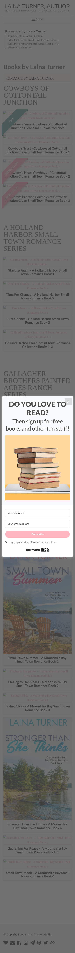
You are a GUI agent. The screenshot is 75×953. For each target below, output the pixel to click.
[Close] (68, 401)
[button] (37, 468)
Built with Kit (37, 550)
